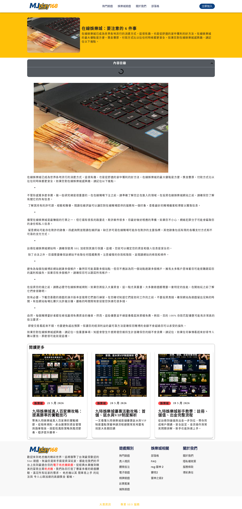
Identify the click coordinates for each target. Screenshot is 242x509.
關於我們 (141, 6)
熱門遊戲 (107, 6)
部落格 (155, 6)
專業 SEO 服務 (130, 504)
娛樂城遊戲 (124, 6)
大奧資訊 (105, 504)
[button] (212, 63)
